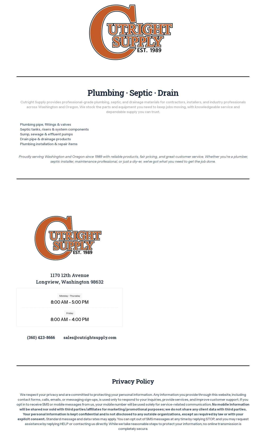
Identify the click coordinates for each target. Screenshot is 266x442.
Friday (69, 313)
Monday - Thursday (69, 295)
